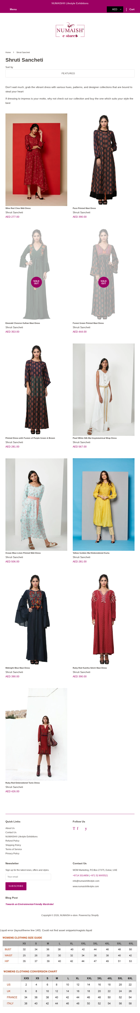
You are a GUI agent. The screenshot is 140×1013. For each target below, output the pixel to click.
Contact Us (10, 832)
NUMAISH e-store (69, 915)
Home (8, 52)
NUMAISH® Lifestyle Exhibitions (21, 836)
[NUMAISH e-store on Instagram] (81, 829)
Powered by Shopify (89, 915)
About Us (10, 828)
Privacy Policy (12, 853)
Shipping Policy (13, 845)
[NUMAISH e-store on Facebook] (77, 829)
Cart (132, 9)
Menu (13, 9)
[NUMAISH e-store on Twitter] (74, 829)
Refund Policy (12, 841)
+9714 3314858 (81, 875)
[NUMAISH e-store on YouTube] (86, 829)
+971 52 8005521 (99, 875)
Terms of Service (13, 849)
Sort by (9, 67)
